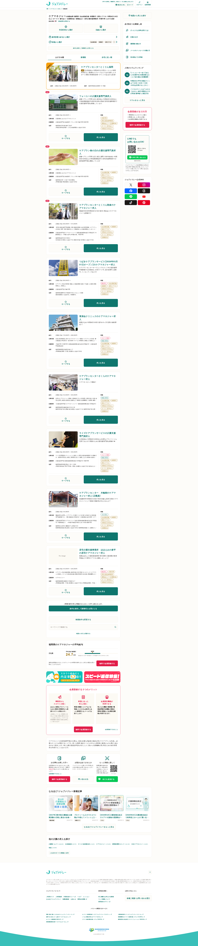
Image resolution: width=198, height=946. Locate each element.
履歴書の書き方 (135, 44)
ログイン (140, 5)
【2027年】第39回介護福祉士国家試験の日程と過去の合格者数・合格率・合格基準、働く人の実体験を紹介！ (60, 816)
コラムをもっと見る (137, 100)
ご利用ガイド (118, 1)
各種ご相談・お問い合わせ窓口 (138, 898)
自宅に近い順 (107, 57)
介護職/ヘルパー (56, 844)
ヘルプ (79, 897)
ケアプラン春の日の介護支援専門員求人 (97, 152)
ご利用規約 (59, 897)
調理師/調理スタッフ (121, 844)
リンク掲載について (104, 899)
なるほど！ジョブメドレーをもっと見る (99, 827)
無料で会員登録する (107, 663)
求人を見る (101, 137)
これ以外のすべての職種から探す (59, 853)
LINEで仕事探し (106, 1)
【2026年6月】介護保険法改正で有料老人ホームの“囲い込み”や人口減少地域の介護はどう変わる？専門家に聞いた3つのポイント (137, 816)
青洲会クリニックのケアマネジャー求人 (97, 318)
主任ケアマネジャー (139, 844)
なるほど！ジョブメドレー (53, 899)
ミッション (86, 897)
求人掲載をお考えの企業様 (106, 897)
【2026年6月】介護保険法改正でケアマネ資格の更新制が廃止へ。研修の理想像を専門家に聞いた (111, 816)
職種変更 (113, 1)
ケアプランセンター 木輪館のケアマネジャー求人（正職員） (97, 494)
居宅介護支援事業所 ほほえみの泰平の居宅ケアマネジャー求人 (97, 551)
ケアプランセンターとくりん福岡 (97, 66)
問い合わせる (83, 779)
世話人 (53, 848)
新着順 (83, 57)
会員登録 (148, 5)
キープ (131, 5)
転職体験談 (66, 899)
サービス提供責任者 (86, 844)
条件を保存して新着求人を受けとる (83, 48)
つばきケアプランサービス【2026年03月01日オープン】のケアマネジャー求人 (98, 263)
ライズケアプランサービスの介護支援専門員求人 (97, 434)
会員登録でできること (111, 729)
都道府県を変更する (64, 21)
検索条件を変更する (83, 619)
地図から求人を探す (138, 15)
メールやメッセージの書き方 (140, 50)
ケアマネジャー (103, 844)
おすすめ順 (59, 57)
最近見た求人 (121, 5)
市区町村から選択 (66, 29)
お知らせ (73, 899)
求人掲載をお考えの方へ (128, 1)
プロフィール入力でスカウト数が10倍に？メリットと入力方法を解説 (85, 816)
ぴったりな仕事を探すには (139, 30)
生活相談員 (71, 844)
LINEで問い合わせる (139, 157)
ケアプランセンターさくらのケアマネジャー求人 (97, 377)
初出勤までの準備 (136, 57)
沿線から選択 (101, 29)
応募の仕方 (134, 37)
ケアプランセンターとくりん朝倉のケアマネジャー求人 (97, 206)
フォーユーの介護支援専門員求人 (95, 95)
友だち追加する (108, 779)
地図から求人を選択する (83, 633)
